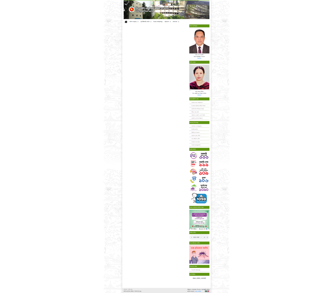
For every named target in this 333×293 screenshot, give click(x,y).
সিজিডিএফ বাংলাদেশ (195, 132)
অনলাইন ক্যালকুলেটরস (195, 145)
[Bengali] (206, 291)
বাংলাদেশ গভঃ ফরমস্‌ (195, 142)
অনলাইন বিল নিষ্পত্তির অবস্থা (197, 108)
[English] (208, 291)
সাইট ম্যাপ (130, 289)
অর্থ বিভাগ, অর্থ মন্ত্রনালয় (196, 126)
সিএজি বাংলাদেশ (194, 129)
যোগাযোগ (125, 289)
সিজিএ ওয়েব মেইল (195, 112)
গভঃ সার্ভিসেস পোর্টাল (195, 138)
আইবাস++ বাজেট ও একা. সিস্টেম (198, 115)
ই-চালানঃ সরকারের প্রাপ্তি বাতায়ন (198, 105)
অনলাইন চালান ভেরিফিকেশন (197, 102)
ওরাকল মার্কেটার (198, 291)
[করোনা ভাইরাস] (199, 219)
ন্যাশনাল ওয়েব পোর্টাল (195, 135)
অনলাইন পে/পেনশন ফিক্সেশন (196, 118)
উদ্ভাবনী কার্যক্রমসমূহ (195, 270)
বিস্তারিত (199, 58)
